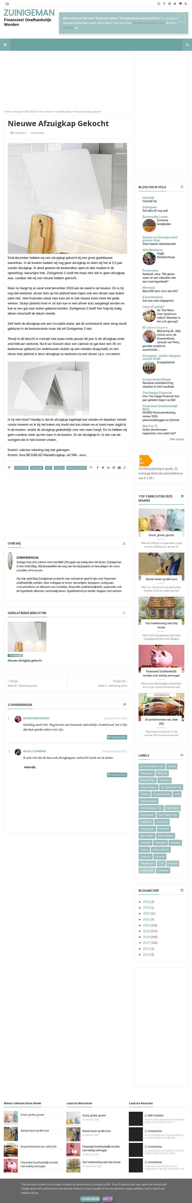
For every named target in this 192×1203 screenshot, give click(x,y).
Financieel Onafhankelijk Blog (159, 407)
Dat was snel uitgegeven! (158, 300)
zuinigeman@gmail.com (149, 23)
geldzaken (162, 821)
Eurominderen (152, 297)
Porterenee (150, 270)
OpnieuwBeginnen (36, 718)
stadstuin (145, 856)
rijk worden (147, 835)
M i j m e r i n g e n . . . (157, 327)
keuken (59, 468)
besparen (164, 780)
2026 (147, 901)
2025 (147, 907)
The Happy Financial (157, 392)
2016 (147, 948)
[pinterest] (169, 3)
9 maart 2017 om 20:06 (115, 718)
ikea (48, 468)
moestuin (164, 828)
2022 (147, 913)
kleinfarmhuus (152, 250)
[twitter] (175, 3)
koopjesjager (147, 828)
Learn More (90, 1199)
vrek (161, 863)
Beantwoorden (118, 737)
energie (144, 794)
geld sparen (147, 814)
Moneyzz (148, 287)
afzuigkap (21, 468)
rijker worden (165, 835)
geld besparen (148, 801)
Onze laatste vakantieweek (159, 244)
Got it (107, 1199)
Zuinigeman (29, 13)
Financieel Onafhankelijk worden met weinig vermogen (39, 1164)
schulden (145, 842)
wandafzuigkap (77, 468)
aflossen (162, 773)
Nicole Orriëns (34, 751)
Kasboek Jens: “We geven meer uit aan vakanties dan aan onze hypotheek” (159, 277)
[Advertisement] (67, 81)
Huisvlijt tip (149, 201)
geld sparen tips (167, 814)
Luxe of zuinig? (153, 306)
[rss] (186, 3)
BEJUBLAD (37, 468)
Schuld (172, 766)
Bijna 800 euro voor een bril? (160, 291)
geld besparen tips (151, 808)
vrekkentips (146, 870)
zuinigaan (163, 870)
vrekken (172, 863)
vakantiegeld (147, 863)
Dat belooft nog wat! (155, 210)
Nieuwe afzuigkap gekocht (25, 660)
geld (177, 794)
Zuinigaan (149, 207)
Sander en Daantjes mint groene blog (159, 239)
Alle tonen (177, 439)
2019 (147, 931)
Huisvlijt (30, 767)
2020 (147, 925)
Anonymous (155, 1131)
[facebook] (164, 3)
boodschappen (148, 787)
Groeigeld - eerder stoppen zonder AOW (161, 357)
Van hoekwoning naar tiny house (101, 1162)
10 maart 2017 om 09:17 (114, 751)
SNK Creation (156, 1115)
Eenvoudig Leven (155, 216)
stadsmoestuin (161, 849)
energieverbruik (161, 794)
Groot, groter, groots (161, 535)
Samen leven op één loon (161, 579)
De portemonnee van (152, 766)
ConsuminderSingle (156, 379)
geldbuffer (146, 821)
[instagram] (158, 3)
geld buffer (172, 808)
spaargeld (160, 842)
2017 (147, 942)
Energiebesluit (166, 362)
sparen (144, 849)
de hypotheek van (171, 787)
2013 (147, 954)
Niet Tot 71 (150, 426)
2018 (147, 937)
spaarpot (175, 842)
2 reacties (38, 133)
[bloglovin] (180, 3)
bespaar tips (147, 780)
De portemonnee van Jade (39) (38, 1146)
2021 (147, 919)
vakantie (160, 856)
